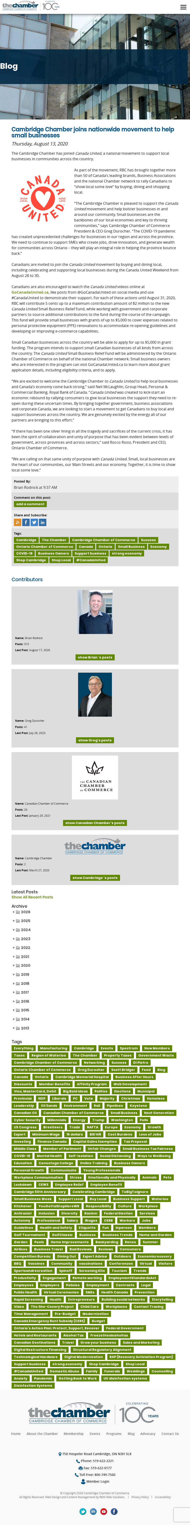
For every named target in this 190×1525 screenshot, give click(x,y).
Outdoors (122, 1256)
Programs (114, 1433)
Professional (48, 1220)
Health (55, 1299)
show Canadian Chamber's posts (95, 823)
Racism (90, 1213)
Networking (94, 1062)
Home (16, 1433)
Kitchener (23, 1206)
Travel (68, 1342)
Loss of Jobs (150, 1134)
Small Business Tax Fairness (148, 1148)
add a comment (30, 504)
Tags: (18, 533)
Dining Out (66, 1256)
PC (75, 1098)
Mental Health (49, 1156)
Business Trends (117, 1235)
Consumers (130, 1249)
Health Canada (114, 1292)
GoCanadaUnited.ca (30, 292)
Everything (23, 1048)
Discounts (23, 1084)
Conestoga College (56, 1163)
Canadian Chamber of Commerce (73, 1113)
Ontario (105, 546)
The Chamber (54, 540)
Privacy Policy (140, 1497)
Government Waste (156, 1055)
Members (147, 1227)
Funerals (112, 1371)
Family (92, 1371)
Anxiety (20, 1378)
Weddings (136, 1371)
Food (146, 1069)
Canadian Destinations (34, 1342)
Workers (127, 1220)
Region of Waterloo (49, 1055)
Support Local (70, 1199)
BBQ (17, 1263)
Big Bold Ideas (75, 1091)
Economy (158, 546)
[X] (82, 1511)
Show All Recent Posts (32, 897)
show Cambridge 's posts (95, 877)
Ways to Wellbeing (154, 1156)
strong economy (127, 553)
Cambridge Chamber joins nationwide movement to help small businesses (93, 132)
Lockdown (23, 1184)
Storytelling (162, 1299)
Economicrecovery (155, 1256)
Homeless (156, 1098)
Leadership (24, 1105)
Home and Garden (155, 1235)
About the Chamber (42, 1433)
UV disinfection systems (125, 1378)
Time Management (31, 1314)
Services (147, 1213)
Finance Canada (52, 1141)
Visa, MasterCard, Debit (35, 1091)
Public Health (25, 1292)
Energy (79, 1120)
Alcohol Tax (73, 1335)
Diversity (69, 1213)
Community (61, 1263)
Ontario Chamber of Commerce (44, 546)
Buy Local (98, 1199)
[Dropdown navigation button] (183, 7)
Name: (19, 638)
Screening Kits (92, 1270)
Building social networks (123, 1299)
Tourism (119, 1270)
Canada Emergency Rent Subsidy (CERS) (49, 1321)
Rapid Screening (28, 1299)
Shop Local (61, 560)
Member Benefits (54, 1084)
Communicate (63, 1170)
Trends (139, 1270)
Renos (130, 1242)
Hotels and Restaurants (35, 1335)
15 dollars (74, 1134)
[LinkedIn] (93, 1511)
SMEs (90, 1292)
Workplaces (116, 1306)
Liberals (59, 1098)
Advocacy (147, 1433)
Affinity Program (92, 1084)
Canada (86, 546)
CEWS (43, 1184)
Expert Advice (95, 1256)
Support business (90, 553)
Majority (107, 1098)
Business (87, 1235)
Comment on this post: (32, 497)
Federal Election (118, 1213)
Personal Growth (29, 1170)
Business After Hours (134, 1077)
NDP (41, 1098)
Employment (97, 1285)
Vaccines (36, 1263)
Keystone (138, 1105)
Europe (111, 1127)
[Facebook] (114, 1511)
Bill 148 (95, 1134)
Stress (76, 1177)
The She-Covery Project (52, 1306)
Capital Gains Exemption (95, 1141)
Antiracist (23, 1213)
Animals (149, 1177)
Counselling (162, 1371)
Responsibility (98, 1206)
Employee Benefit (106, 1184)
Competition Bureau (32, 1256)
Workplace (148, 1206)
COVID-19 (24, 553)
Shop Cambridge (31, 560)
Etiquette (87, 1227)
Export (19, 1134)
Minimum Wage (46, 1134)
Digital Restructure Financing (40, 1349)
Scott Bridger (123, 1069)
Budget (98, 1321)
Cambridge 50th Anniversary (40, 1191)
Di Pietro (140, 1062)
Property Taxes (118, 1055)
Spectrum (129, 1048)
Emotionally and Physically (112, 1177)
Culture (125, 1206)
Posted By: (22, 481)
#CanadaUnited (90, 560)
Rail (97, 1105)
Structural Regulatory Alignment (102, 1349)
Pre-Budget (65, 1314)
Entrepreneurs (81, 1299)
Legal (146, 1285)
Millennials (56, 1120)
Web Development (130, 1084)
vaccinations (90, 1263)
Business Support (129, 1199)
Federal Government (125, 1328)
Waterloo (160, 1199)
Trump (98, 1120)
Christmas (130, 1098)
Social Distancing (115, 1156)
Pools (39, 1242)
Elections (122, 1091)
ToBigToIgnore (135, 1191)
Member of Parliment (62, 1148)
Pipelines (115, 1105)
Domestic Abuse (64, 1371)
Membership (74, 1433)
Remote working (87, 1278)
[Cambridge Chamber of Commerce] (30, 4)
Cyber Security (27, 1120)
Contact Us (170, 1433)
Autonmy (22, 1220)
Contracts (125, 1285)
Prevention (145, 1292)
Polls (144, 1120)
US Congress (25, 1127)
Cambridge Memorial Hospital (82, 1077)
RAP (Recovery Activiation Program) (141, 1357)
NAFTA (92, 1127)
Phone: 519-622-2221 (97, 1461)
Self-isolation (81, 1156)
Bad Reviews (81, 1249)
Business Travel (48, 1249)
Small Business (131, 546)
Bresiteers (53, 1127)
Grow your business (98, 1342)
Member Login (97, 1481)
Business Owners (53, 553)
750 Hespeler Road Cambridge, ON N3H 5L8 (96, 1454)
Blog (161, 1069)
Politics (101, 1091)
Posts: (19, 644)
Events (107, 1048)
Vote (88, 1098)
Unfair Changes (102, 1148)
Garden (21, 1242)
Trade (74, 1127)
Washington (122, 1120)
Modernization (95, 1314)
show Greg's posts (95, 740)
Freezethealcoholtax (109, 1335)
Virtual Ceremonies (61, 1292)
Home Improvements (70, 1242)
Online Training (93, 1163)
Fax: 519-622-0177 (97, 1468)
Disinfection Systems (33, 1385)
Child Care (89, 1306)
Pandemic (43, 1378)
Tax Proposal (135, 1141)
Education (23, 1163)
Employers (49, 1285)
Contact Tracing (148, 1306)
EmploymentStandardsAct (132, 1278)
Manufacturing (53, 1048)
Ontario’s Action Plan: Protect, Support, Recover (56, 1328)
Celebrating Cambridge (94, 1191)
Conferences (121, 1263)
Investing (22, 1141)
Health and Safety (56, 1227)
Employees (24, 1285)
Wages (91, 1220)
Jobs (146, 1220)
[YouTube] (103, 1511)
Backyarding (106, 1242)
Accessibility (163, 1497)
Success (148, 540)
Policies (73, 1285)
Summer (150, 1242)
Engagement (54, 1278)
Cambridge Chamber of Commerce (103, 540)
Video (19, 1306)
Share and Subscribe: (30, 515)
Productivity (25, 1278)
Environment (75, 1105)
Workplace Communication (38, 1177)
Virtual (146, 1263)
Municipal (146, 1091)
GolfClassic (62, 1235)
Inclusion (46, 1213)
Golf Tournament (29, 1235)
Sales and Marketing (141, 1342)
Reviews (105, 1249)
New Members (157, 1048)
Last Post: (21, 650)
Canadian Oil (25, 1113)
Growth (154, 1127)
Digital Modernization (83, 1357)
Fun (105, 1227)
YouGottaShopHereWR (58, 1206)
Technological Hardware (36, 1357)
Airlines (20, 1249)
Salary (72, 1220)
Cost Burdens (120, 1134)
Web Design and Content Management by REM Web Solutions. (85, 1497)
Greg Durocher (91, 1069)
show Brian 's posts (95, 657)
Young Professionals (101, 1170)
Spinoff (65, 1270)
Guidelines (23, 1227)
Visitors (165, 1263)
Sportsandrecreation (33, 1270)
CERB (108, 1220)
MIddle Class (25, 1148)
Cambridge (26, 540)
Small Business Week (33, 1199)
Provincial (23, 1098)
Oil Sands (49, 1105)
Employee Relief (69, 1184)
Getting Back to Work (78, 1378)
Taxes (19, 1055)
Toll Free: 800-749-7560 (97, 1474)
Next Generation (159, 1113)
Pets (167, 1177)
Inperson (124, 1227)
